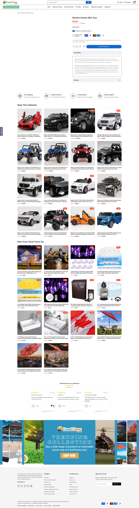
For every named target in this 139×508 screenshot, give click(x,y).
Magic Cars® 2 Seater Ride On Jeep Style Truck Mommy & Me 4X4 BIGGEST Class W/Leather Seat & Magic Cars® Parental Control (82, 135)
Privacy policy (39, 505)
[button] (78, 23)
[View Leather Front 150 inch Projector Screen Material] (106, 406)
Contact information (22, 505)
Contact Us (72, 480)
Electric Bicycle (47, 484)
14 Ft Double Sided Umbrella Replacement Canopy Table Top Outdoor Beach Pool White (108, 272)
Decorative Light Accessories (51, 489)
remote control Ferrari (100, 67)
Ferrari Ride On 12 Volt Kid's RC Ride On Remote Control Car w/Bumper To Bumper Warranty (28, 135)
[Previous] (28, 402)
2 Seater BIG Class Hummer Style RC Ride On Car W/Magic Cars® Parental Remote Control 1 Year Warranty (55, 233)
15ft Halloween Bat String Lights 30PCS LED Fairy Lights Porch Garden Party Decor (56, 305)
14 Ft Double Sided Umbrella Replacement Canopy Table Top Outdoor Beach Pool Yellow (29, 305)
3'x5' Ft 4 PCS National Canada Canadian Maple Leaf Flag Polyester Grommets (82, 337)
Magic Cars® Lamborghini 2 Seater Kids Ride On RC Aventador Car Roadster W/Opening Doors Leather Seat (83, 233)
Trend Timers (73, 494)
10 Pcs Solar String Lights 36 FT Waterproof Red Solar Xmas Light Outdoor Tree (29, 272)
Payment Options (74, 489)
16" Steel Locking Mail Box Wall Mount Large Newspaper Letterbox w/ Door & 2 (82, 305)
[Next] (111, 402)
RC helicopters (80, 72)
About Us (72, 477)
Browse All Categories (12, 7)
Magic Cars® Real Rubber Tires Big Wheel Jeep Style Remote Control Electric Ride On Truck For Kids (82, 168)
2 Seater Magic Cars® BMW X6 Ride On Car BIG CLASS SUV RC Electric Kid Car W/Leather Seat (109, 233)
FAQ (71, 484)
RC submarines (85, 65)
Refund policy (31, 505)
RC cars (90, 67)
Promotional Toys (74, 487)
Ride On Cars (47, 482)
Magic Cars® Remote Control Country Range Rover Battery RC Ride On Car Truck (109, 201)
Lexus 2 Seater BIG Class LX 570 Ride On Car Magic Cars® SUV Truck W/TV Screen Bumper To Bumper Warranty (55, 201)
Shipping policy (56, 505)
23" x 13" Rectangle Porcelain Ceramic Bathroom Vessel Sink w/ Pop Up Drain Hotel (56, 337)
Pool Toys (46, 477)
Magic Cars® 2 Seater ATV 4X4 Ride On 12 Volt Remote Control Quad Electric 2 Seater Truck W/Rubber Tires (29, 168)
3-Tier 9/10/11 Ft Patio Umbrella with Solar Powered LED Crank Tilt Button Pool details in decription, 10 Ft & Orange (56, 370)
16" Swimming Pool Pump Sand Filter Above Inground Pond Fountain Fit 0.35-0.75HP (109, 305)
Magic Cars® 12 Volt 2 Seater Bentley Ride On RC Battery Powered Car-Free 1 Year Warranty (82, 201)
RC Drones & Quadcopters (50, 480)
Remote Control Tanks (49, 494)
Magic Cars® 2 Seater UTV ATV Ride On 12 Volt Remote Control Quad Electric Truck (55, 168)
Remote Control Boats (49, 487)
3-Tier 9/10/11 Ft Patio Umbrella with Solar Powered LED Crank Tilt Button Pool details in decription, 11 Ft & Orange (29, 370)
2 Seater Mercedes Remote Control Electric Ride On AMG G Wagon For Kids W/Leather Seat (109, 135)
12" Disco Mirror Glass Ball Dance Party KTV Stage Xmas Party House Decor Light (56, 272)
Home (18, 13)
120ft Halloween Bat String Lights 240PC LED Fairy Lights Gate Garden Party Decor (82, 272)
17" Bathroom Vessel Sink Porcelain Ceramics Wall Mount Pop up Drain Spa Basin (29, 337)
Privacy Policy (73, 482)
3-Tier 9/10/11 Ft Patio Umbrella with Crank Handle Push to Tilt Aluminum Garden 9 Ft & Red (109, 337)
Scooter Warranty (74, 491)
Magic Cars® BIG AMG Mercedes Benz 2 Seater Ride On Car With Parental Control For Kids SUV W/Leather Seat (55, 135)
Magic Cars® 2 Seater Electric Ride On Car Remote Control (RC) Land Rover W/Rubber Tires (29, 233)
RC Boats (77, 65)
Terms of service (48, 505)
